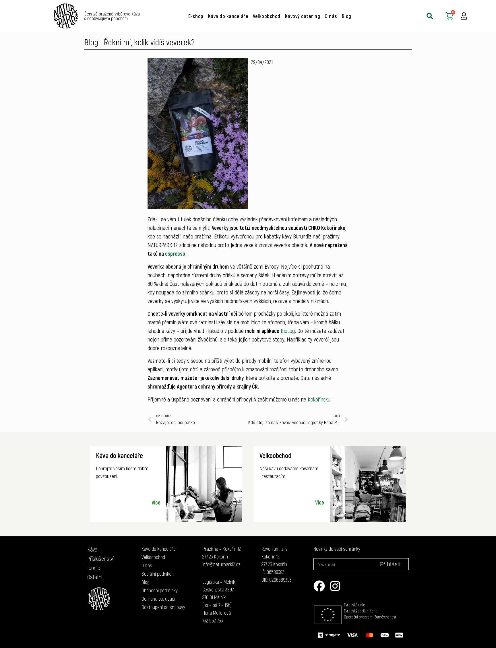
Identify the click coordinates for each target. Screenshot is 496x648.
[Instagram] (335, 586)
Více (156, 502)
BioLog (288, 330)
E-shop (196, 16)
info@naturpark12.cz (221, 564)
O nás (331, 16)
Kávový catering (302, 16)
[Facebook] (319, 586)
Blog (346, 16)
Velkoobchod (266, 16)
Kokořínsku (319, 399)
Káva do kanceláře (228, 16)
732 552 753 (212, 620)
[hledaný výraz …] (430, 16)
